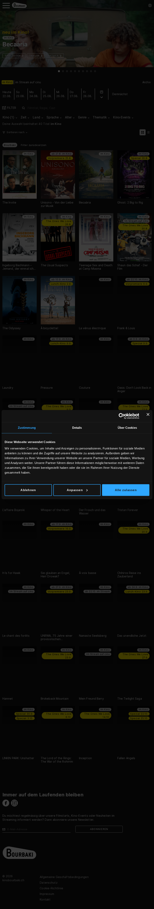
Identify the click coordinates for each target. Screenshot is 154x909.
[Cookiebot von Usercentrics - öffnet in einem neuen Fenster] (121, 416)
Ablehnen (28, 490)
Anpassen (75, 490)
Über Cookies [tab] (127, 427)
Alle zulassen (126, 490)
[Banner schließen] (148, 416)
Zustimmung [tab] (27, 427)
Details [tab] (77, 427)
